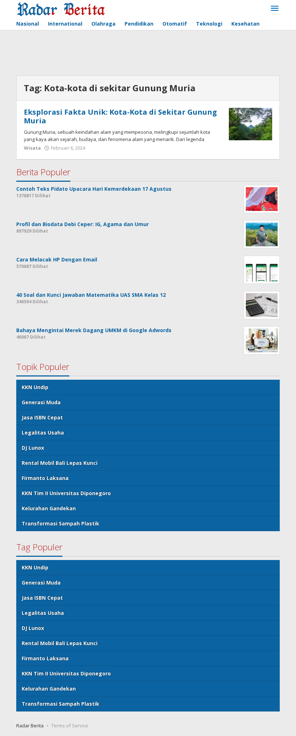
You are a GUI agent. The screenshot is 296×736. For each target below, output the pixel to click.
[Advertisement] (148, 54)
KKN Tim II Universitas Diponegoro (66, 493)
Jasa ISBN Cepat (42, 417)
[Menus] (275, 8)
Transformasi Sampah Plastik (60, 523)
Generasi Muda (41, 402)
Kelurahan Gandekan (49, 508)
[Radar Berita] (60, 8)
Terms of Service (69, 725)
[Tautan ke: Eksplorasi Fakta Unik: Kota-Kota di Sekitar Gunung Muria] (250, 123)
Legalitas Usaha (43, 432)
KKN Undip (35, 387)
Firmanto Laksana (45, 478)
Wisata (32, 148)
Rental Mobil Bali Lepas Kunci (59, 462)
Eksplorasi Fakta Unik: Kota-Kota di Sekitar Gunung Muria (120, 116)
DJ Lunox (33, 447)
